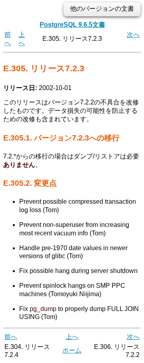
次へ (133, 34)
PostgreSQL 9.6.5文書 (72, 24)
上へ (72, 336)
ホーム (72, 350)
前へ (10, 336)
